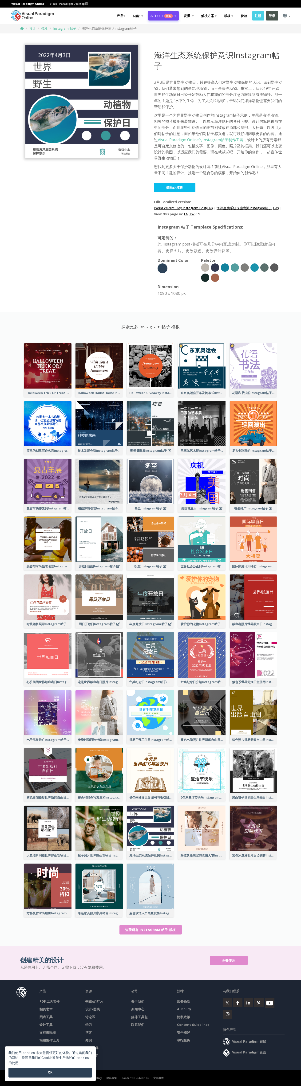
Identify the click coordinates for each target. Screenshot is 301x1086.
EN (186, 214)
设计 (32, 28)
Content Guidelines (193, 1024)
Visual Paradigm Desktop (67, 3)
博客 (88, 1032)
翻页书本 (46, 1009)
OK (50, 1072)
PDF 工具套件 (50, 1001)
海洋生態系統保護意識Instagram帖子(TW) (248, 208)
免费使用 (228, 960)
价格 (244, 15)
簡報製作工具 (49, 1040)
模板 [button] (227, 15)
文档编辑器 (48, 1032)
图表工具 (46, 1017)
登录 (272, 15)
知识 (88, 1040)
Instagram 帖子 (64, 28)
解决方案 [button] (207, 15)
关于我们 (137, 1001)
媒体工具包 (139, 1017)
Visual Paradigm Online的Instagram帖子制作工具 (200, 139)
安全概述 (183, 1032)
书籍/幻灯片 (94, 1001)
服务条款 (183, 1001)
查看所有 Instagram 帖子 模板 (150, 929)
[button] (138, 15)
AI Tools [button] (160, 15)
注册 (258, 15)
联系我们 (137, 1024)
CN (197, 214)
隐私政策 (183, 1017)
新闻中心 (137, 1009)
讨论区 (90, 1017)
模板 (44, 28)
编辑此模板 (174, 187)
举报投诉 (183, 1040)
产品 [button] (120, 15)
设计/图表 (92, 1009)
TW (191, 214)
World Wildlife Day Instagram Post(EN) (183, 208)
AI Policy (184, 1009)
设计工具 (46, 1024)
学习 (88, 1024)
